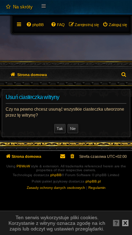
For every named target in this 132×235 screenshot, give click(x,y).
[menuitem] (19, 7)
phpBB (56, 175)
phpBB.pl (93, 181)
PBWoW (23, 166)
